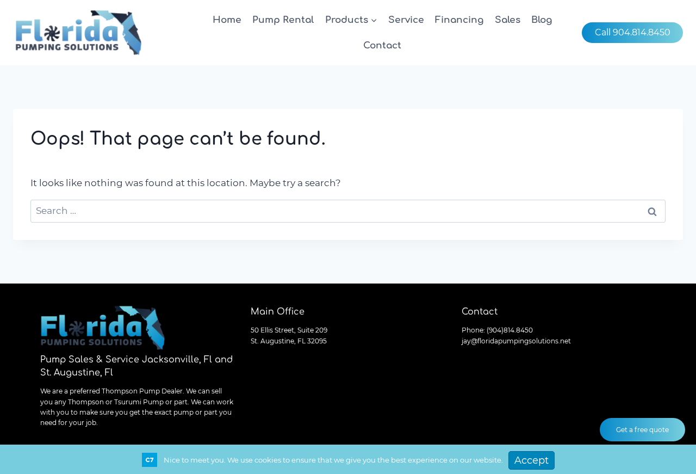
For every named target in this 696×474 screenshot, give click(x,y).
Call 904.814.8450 (632, 32)
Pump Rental (283, 20)
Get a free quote (642, 430)
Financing (459, 20)
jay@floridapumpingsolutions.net (516, 341)
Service (406, 20)
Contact (382, 45)
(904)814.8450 (510, 330)
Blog (541, 20)
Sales (507, 20)
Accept (531, 460)
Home (227, 20)
